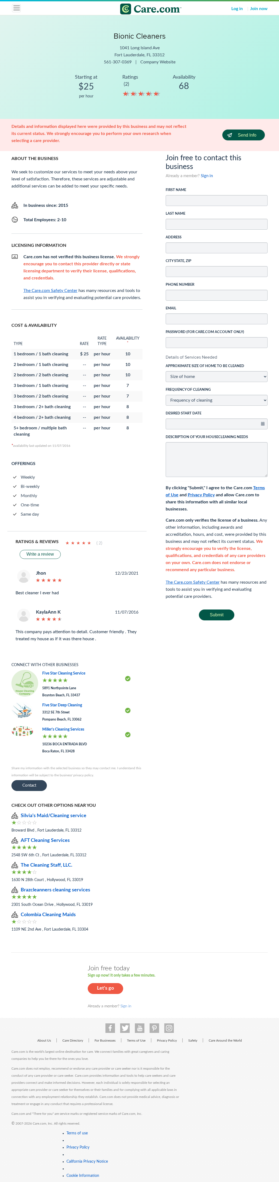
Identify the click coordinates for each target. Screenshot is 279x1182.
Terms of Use (136, 1040)
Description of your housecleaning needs (207, 437)
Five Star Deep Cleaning (62, 705)
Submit (216, 614)
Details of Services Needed (191, 357)
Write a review (40, 554)
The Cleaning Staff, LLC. (46, 865)
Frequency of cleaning (188, 390)
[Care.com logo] (143, 9)
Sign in (207, 176)
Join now (259, 9)
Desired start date (183, 413)
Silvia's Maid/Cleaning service (53, 815)
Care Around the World (225, 1040)
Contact (29, 785)
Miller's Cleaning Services (63, 729)
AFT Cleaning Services (45, 840)
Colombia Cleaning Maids (48, 914)
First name (176, 190)
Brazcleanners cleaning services (55, 890)
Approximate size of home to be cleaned (205, 366)
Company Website (157, 62)
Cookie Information (82, 1176)
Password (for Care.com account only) (205, 332)
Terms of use (77, 1133)
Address (173, 237)
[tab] (217, 357)
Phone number (180, 285)
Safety (192, 1040)
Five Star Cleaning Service (63, 673)
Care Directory (72, 1040)
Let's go (105, 988)
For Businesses (105, 1040)
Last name (175, 214)
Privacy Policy (201, 495)
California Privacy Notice (87, 1161)
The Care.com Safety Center (193, 582)
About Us (44, 1040)
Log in (237, 9)
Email (171, 308)
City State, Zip (178, 261)
